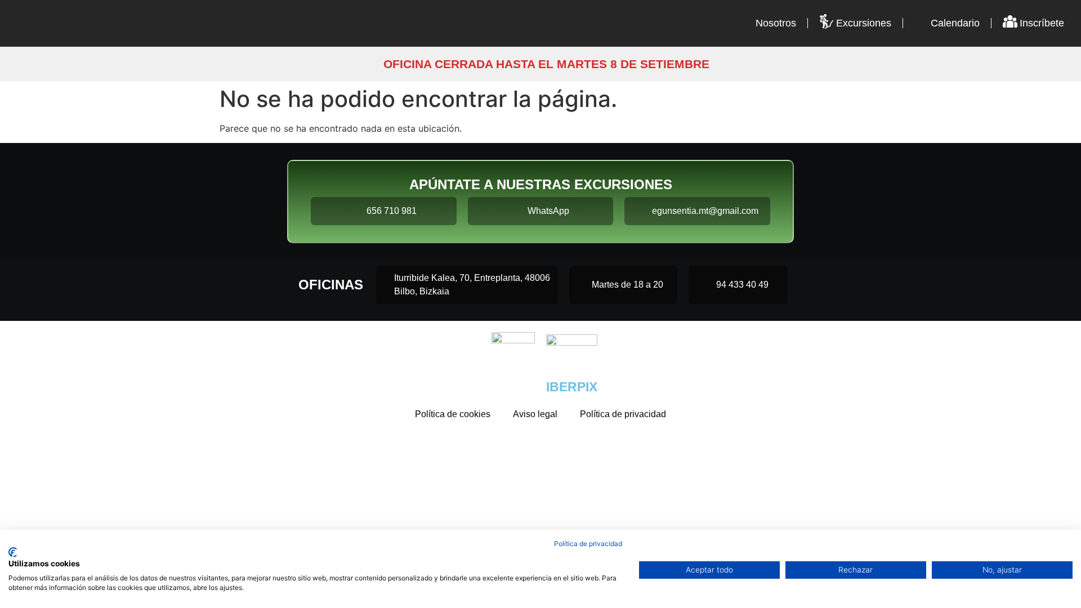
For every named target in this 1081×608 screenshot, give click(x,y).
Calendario (955, 23)
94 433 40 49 (742, 284)
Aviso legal (535, 414)
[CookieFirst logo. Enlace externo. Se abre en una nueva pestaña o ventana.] (12, 552)
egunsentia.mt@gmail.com (705, 211)
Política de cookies (452, 414)
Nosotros (776, 23)
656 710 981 (392, 211)
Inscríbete (1042, 23)
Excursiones (863, 23)
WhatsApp (548, 211)
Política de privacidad (623, 414)
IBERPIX (571, 386)
